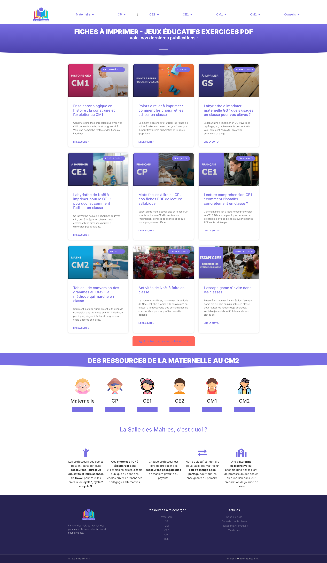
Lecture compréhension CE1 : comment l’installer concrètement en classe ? (228, 199)
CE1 (152, 14)
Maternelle (83, 14)
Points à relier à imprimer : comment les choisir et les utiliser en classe (160, 110)
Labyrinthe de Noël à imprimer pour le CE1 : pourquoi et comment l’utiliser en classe (92, 201)
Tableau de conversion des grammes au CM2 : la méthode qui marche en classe (96, 294)
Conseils (290, 14)
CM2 (253, 14)
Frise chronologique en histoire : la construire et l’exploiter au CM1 (94, 110)
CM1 (219, 14)
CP (120, 14)
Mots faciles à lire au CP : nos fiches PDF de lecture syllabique (160, 199)
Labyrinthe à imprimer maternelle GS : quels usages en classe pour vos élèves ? (228, 110)
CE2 (186, 14)
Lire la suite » (81, 142)
